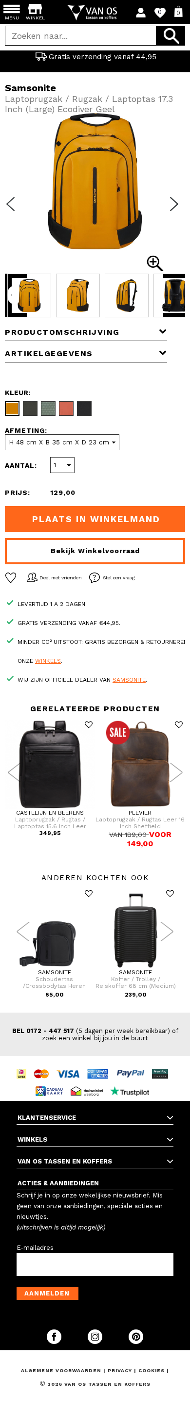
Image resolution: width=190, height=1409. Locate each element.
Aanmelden (47, 1293)
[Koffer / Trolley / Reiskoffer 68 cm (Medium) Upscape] (135, 967)
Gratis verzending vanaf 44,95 (102, 56)
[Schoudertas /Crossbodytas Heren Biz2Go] (54, 967)
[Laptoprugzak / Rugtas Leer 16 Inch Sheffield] (140, 807)
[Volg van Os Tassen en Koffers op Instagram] (96, 1341)
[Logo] (95, 12)
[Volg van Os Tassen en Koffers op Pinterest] (135, 1341)
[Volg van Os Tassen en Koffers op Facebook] (55, 1341)
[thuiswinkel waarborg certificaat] (89, 1082)
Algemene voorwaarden (62, 1370)
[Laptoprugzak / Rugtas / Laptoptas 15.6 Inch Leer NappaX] (50, 807)
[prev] (13, 210)
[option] (95, 56)
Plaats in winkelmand (96, 519)
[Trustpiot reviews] (132, 1082)
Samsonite (129, 679)
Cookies (151, 1370)
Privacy (121, 1370)
